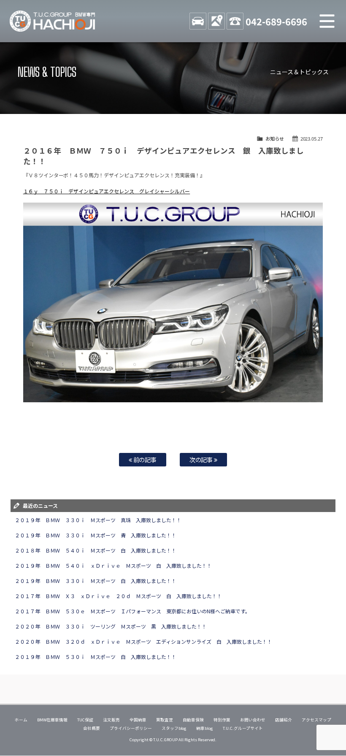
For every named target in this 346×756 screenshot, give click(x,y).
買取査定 (164, 720)
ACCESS (216, 21)
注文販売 (111, 720)
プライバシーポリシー (131, 728)
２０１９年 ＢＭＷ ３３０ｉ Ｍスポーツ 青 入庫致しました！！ (96, 535)
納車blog (204, 728)
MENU (327, 21)
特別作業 (222, 720)
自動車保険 (193, 720)
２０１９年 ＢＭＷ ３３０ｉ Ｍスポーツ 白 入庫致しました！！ (96, 580)
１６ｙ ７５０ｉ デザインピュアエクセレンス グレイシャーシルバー (106, 191)
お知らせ (274, 138)
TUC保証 (85, 720)
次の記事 (201, 459)
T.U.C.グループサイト (243, 728)
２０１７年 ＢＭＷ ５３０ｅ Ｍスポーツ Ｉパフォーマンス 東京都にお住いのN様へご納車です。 (132, 611)
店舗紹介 (283, 720)
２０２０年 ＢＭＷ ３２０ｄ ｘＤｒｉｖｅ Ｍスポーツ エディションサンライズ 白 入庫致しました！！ (143, 641)
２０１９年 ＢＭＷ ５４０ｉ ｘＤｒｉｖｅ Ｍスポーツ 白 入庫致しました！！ (113, 565)
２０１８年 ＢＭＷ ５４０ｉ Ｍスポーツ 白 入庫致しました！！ (96, 550)
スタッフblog (174, 728)
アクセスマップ (316, 720)
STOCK (197, 21)
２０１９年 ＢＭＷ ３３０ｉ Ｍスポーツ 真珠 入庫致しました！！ (98, 519)
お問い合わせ (252, 720)
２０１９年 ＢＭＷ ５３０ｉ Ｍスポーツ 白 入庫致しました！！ (96, 656)
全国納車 (138, 720)
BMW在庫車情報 (52, 720)
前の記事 (144, 459)
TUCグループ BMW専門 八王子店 (52, 21)
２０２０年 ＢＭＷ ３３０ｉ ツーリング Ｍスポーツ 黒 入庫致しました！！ (111, 626)
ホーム (21, 720)
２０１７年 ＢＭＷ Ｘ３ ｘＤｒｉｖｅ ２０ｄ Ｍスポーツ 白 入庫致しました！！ (118, 595)
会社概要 (91, 728)
